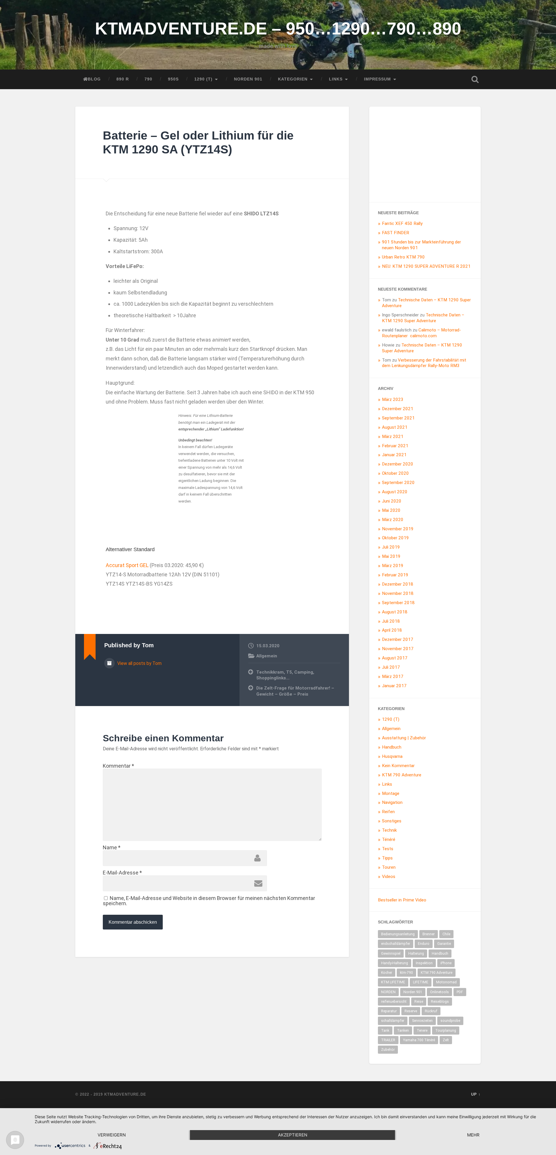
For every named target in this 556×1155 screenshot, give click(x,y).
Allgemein (266, 656)
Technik (389, 830)
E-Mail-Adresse (122, 873)
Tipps (387, 858)
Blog (94, 79)
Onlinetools (439, 992)
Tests (387, 848)
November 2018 (398, 593)
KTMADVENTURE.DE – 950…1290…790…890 (278, 28)
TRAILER (388, 1040)
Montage (390, 793)
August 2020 (394, 491)
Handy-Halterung (394, 963)
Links (336, 79)
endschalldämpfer (395, 944)
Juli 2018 (391, 621)
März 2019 (392, 565)
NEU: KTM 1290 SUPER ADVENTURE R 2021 (426, 266)
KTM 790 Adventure (401, 775)
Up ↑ (476, 1094)
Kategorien (293, 79)
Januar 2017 (394, 685)
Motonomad (446, 982)
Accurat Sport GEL (127, 565)
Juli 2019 (391, 547)
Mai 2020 (391, 510)
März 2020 (392, 519)
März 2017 (392, 676)
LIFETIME (420, 982)
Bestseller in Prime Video (402, 900)
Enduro (423, 944)
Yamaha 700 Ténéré (419, 1040)
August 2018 (394, 612)
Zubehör (388, 1050)
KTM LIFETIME (393, 982)
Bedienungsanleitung (398, 934)
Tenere (422, 1030)
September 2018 (398, 602)
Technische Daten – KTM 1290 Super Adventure (423, 317)
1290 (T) (203, 79)
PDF (460, 992)
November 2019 (398, 528)
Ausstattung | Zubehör (404, 737)
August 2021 (394, 427)
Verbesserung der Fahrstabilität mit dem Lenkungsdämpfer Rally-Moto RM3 (424, 363)
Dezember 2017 (397, 639)
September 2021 (398, 418)
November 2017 (398, 648)
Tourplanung (445, 1030)
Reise (418, 1002)
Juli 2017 (391, 667)
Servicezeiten (422, 1021)
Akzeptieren (292, 1135)
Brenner (429, 934)
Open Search (475, 79)
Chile (446, 934)
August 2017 (394, 658)
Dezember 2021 (397, 408)
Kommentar (118, 766)
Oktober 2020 (395, 473)
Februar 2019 (395, 575)
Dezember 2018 (397, 584)
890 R (122, 79)
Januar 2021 (394, 454)
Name (111, 847)
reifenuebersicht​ (394, 1002)
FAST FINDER (395, 232)
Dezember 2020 (397, 464)
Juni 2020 (391, 501)
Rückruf (431, 1011)
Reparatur (389, 1011)
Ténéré (388, 839)
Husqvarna (392, 756)
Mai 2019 (391, 556)
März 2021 (392, 436)
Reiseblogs (440, 1002)
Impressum (377, 79)
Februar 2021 (395, 445)
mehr (473, 1135)
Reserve (411, 1011)
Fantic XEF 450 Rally (402, 223)
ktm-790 (406, 973)
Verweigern (112, 1135)
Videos (388, 876)
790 (148, 79)
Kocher (386, 973)
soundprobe (450, 1021)
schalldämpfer (392, 1021)
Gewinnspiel (390, 954)
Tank (385, 1030)
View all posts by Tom (139, 663)
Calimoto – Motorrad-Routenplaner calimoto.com (421, 332)
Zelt (446, 1040)
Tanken (403, 1030)
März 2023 (392, 399)
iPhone (445, 963)
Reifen (388, 811)
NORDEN (388, 992)
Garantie (444, 944)
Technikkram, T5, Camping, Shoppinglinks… (285, 675)
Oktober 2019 (395, 537)
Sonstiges (391, 821)
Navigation (392, 802)
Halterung (416, 954)
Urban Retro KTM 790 (403, 257)
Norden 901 (248, 79)
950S (173, 79)
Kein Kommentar (398, 765)
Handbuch (391, 747)
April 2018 (392, 630)
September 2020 (398, 482)
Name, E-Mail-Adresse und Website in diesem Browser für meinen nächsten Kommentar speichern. (209, 900)
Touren (389, 867)
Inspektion (424, 963)
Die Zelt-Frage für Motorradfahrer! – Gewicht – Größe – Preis (295, 691)
